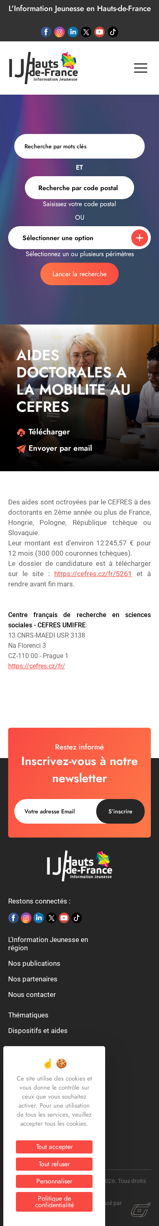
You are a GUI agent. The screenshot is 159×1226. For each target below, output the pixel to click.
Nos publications (34, 963)
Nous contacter (32, 994)
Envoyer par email (59, 448)
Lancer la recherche (79, 274)
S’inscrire (120, 811)
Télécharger (48, 431)
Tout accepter (54, 1146)
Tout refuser (54, 1164)
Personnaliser (54, 1181)
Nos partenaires (32, 979)
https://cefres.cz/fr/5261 (93, 574)
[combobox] (79, 187)
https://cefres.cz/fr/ (36, 666)
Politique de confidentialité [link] (54, 1202)
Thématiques (28, 1015)
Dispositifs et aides (38, 1030)
